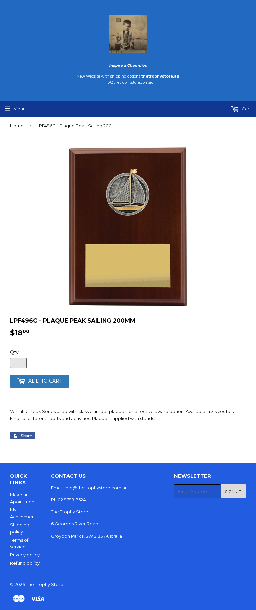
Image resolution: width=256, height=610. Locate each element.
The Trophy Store (44, 584)
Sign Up (233, 491)
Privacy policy (25, 554)
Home (17, 125)
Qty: (15, 352)
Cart (246, 108)
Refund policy (25, 563)
